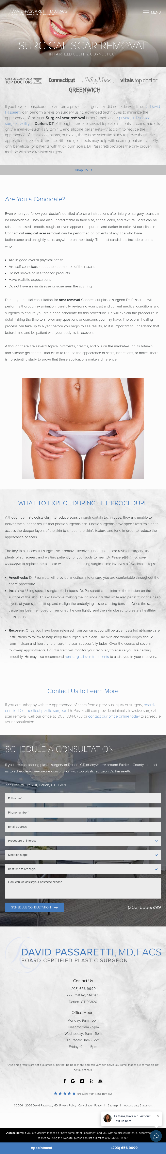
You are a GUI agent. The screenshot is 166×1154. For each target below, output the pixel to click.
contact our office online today (114, 716)
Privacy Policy (67, 1105)
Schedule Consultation (31, 907)
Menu (156, 12)
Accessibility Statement (138, 1105)
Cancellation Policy (90, 1105)
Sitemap (113, 1105)
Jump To (81, 170)
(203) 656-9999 (144, 907)
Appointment (41, 1147)
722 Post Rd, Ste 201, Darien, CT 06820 (83, 998)
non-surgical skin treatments (87, 656)
